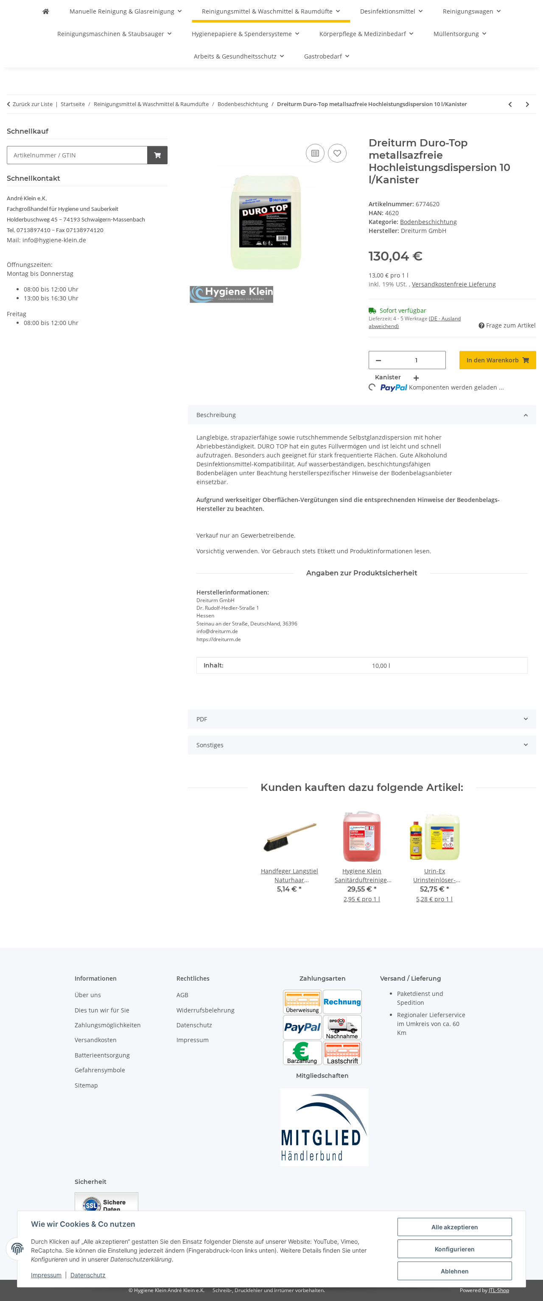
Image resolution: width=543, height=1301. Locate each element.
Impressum (46, 1275)
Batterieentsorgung (102, 1055)
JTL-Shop (499, 1290)
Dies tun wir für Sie (102, 1010)
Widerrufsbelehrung (205, 1010)
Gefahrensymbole (100, 1070)
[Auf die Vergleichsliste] (315, 153)
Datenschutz (88, 1275)
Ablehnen (455, 1271)
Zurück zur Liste (33, 104)
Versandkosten (96, 1040)
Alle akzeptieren (454, 1227)
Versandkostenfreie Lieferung (454, 284)
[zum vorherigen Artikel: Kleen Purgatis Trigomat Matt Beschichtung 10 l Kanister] (510, 104)
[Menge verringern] (378, 360)
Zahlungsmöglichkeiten (108, 1025)
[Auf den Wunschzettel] (337, 153)
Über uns (88, 995)
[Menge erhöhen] (416, 377)
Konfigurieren (455, 1249)
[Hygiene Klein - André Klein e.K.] (45, 11)
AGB (182, 995)
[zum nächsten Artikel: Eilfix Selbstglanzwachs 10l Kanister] (527, 104)
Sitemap (86, 1085)
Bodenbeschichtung (428, 222)
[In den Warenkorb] (195, 132)
